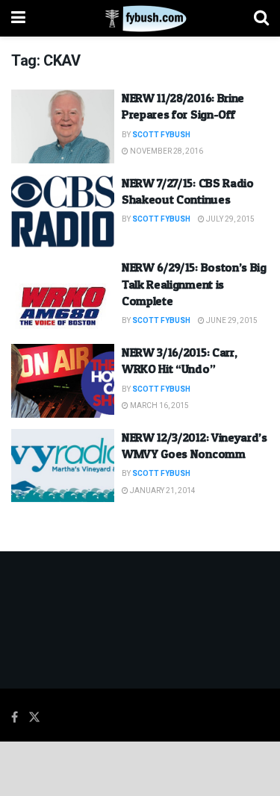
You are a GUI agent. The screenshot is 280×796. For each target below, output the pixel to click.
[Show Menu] (18, 18)
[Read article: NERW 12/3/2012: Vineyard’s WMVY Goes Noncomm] (62, 466)
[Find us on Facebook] (14, 718)
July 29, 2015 (230, 219)
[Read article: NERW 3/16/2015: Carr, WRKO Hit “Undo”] (62, 381)
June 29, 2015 (231, 321)
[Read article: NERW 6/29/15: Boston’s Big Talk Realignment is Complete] (62, 296)
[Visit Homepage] (140, 19)
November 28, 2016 (165, 151)
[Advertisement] (140, 767)
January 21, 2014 (162, 491)
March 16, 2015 (158, 406)
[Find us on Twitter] (34, 718)
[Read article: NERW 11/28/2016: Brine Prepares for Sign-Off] (62, 126)
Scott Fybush (161, 135)
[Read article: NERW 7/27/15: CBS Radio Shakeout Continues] (62, 211)
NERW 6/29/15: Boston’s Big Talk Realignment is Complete (194, 284)
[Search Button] (261, 18)
